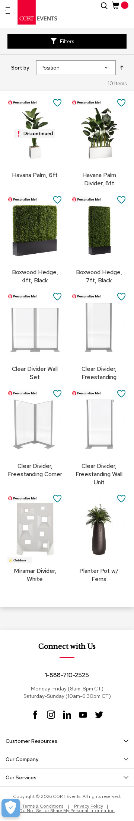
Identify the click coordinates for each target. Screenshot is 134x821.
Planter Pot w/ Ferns (99, 575)
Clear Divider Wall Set (35, 373)
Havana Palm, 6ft (35, 175)
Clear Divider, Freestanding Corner (35, 470)
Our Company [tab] (22, 759)
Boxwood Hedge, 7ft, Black (99, 276)
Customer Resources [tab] (31, 741)
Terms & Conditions (42, 806)
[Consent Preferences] (10, 808)
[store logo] (37, 12)
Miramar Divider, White (35, 575)
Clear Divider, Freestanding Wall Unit (99, 474)
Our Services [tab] (21, 777)
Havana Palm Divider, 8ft (99, 179)
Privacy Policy (88, 806)
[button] (57, 102)
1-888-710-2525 (67, 675)
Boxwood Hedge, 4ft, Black (35, 276)
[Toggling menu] (8, 10)
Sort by (20, 67)
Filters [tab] (67, 41)
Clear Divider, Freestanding (99, 373)
